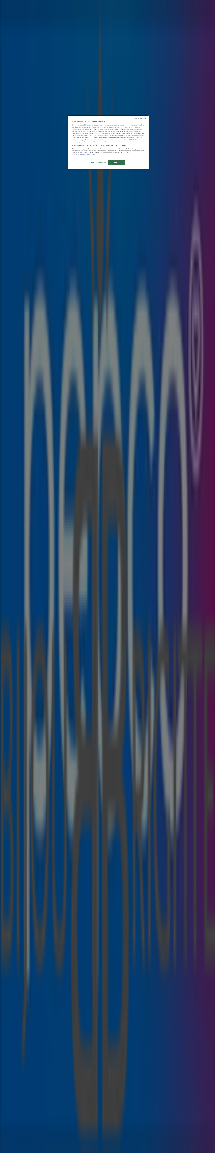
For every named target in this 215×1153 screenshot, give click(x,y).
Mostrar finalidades (98, 162)
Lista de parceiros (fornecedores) (84, 155)
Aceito (116, 162)
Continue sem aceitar (140, 118)
